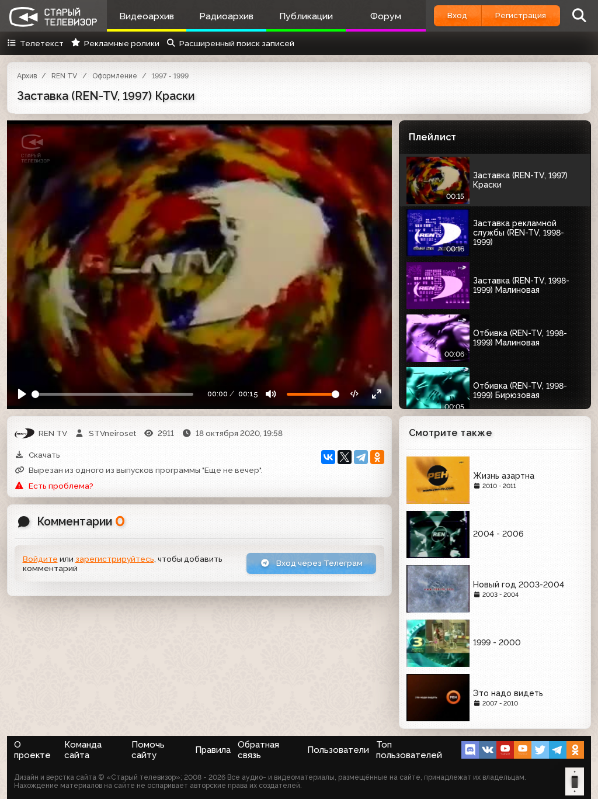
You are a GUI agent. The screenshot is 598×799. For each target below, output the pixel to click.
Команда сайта (83, 749)
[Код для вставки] (355, 394)
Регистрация (520, 15)
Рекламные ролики (121, 43)
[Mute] (271, 394)
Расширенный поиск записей (236, 43)
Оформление (114, 76)
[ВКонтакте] (328, 457)
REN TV (64, 76)
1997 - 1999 (170, 76)
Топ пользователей (409, 749)
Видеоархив (146, 16)
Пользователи (338, 750)
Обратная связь (258, 749)
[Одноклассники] (377, 457)
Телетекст (42, 43)
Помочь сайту (148, 749)
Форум (385, 16)
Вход (457, 15)
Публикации (306, 16)
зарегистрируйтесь (114, 558)
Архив (27, 76)
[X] (345, 457)
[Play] (22, 394)
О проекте (32, 749)
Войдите (40, 558)
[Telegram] (361, 457)
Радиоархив (226, 16)
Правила (213, 750)
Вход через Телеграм (318, 563)
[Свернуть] (376, 394)
